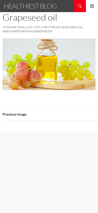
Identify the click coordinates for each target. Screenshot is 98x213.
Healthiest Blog (30, 6)
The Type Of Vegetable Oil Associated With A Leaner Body (43, 29)
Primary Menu (92, 6)
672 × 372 (33, 27)
